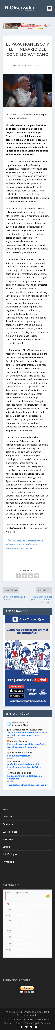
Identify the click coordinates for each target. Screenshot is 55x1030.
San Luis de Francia (23, 920)
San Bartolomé (21, 914)
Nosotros (8, 839)
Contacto (8, 824)
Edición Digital (10, 854)
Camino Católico (19, 741)
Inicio (5, 809)
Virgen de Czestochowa (25, 930)
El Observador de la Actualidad (26, 729)
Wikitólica (14, 784)
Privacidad (8, 861)
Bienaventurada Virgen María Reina (25, 898)
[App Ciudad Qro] (27, 660)
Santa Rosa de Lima (23, 909)
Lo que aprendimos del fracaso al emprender (24, 777)
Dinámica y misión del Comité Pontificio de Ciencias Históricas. (24, 765)
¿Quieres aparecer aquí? (33, 784)
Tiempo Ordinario (16, 895)
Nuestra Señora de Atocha (27, 949)
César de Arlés (20, 936)
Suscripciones (10, 831)
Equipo (6, 846)
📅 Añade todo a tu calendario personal (27, 904)
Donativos (8, 816)
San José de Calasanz (24, 926)
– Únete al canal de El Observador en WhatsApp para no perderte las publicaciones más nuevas (24, 544)
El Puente (15, 761)
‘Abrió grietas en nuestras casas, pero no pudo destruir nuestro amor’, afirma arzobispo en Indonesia (27, 735)
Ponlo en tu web (33, 955)
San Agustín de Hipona (25, 943)
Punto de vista (35, 65)
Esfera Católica (20, 725)
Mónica (17, 938)
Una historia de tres (20, 772)
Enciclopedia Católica (21, 752)
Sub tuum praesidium (18, 755)
